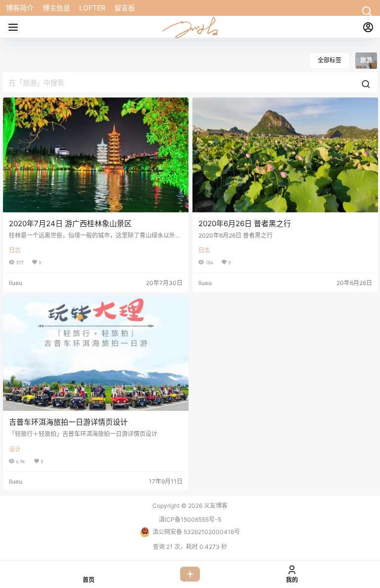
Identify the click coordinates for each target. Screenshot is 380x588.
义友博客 (215, 505)
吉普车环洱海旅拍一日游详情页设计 (68, 422)
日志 (15, 250)
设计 (15, 449)
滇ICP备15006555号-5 (190, 519)
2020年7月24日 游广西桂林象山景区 (70, 223)
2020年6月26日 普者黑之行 (244, 223)
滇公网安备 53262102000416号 (196, 532)
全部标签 (329, 60)
